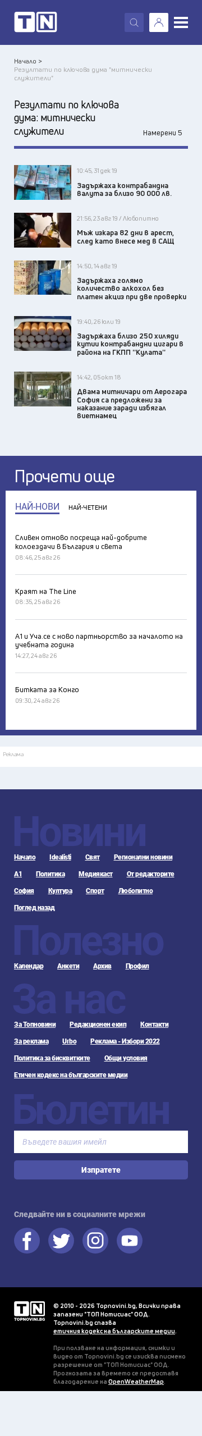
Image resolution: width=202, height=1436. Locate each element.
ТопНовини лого (35, 22)
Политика (50, 874)
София (24, 891)
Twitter (61, 1241)
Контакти (154, 1024)
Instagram (95, 1241)
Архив (102, 966)
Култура (60, 891)
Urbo (69, 1041)
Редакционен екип (98, 1024)
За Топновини (35, 1024)
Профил (137, 966)
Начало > (28, 61)
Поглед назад (34, 908)
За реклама (31, 1041)
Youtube (130, 1241)
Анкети (68, 966)
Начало (24, 857)
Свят (92, 857)
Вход (158, 22)
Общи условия (126, 1058)
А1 (18, 874)
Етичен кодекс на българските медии (70, 1075)
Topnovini (29, 1311)
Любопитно (135, 891)
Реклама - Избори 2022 (125, 1041)
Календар (28, 966)
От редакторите (151, 874)
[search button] (134, 22)
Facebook (27, 1241)
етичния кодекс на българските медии (114, 1331)
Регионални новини (143, 857)
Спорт (95, 891)
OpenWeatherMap (136, 1381)
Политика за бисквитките (52, 1058)
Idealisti (60, 857)
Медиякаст (96, 874)
